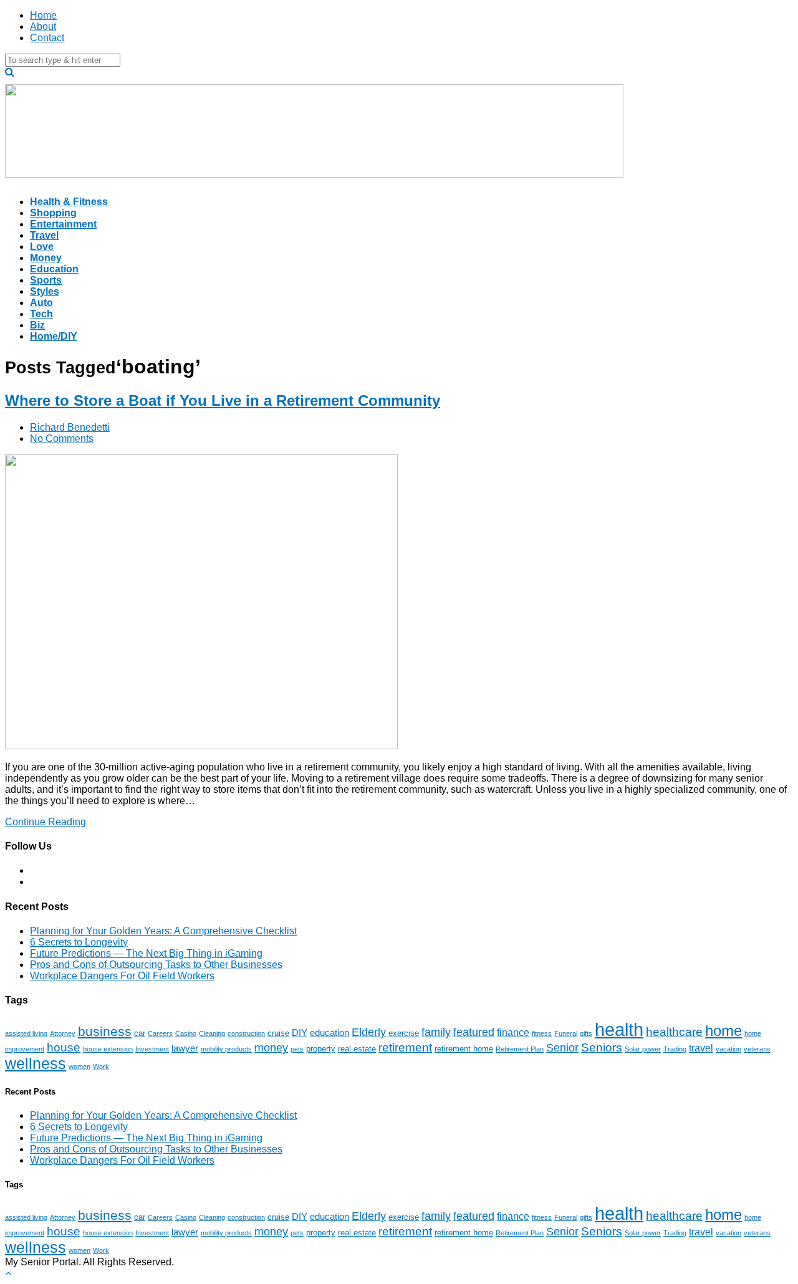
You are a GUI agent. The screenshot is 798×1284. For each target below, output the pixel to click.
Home (43, 15)
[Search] (9, 72)
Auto (41, 302)
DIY (299, 1033)
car (139, 1033)
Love (42, 246)
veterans (757, 1049)
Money (46, 257)
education (329, 1033)
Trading (674, 1049)
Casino (185, 1033)
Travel (44, 235)
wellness (35, 1063)
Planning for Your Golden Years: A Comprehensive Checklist (163, 931)
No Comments (62, 438)
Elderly (369, 1032)
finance (513, 1032)
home (723, 1031)
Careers (160, 1033)
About (43, 26)
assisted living (26, 1033)
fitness (542, 1033)
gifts (586, 1033)
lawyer (184, 1048)
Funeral (565, 1033)
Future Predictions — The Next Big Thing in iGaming (146, 953)
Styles (44, 291)
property (320, 1048)
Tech (41, 314)
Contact (47, 37)
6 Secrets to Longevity (79, 942)
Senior (562, 1048)
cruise (278, 1033)
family (436, 1032)
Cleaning (212, 1033)
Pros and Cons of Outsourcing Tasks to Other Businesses (156, 964)
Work (101, 1066)
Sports (46, 280)
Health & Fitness (69, 201)
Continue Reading (45, 822)
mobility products (226, 1049)
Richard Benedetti (70, 427)
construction (246, 1033)
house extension (108, 1049)
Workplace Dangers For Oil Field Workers (122, 975)
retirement (405, 1047)
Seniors (601, 1047)
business (105, 1031)
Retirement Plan (520, 1049)
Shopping (53, 213)
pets (297, 1049)
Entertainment (63, 224)
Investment (152, 1049)
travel (701, 1047)
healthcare (674, 1031)
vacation (728, 1049)
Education (54, 269)
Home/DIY (53, 336)
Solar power (643, 1049)
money (271, 1048)
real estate (357, 1048)
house (63, 1047)
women (79, 1066)
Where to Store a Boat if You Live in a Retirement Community (222, 400)
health (619, 1029)
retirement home (464, 1048)
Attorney (62, 1033)
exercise (403, 1033)
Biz (37, 325)
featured (473, 1032)
